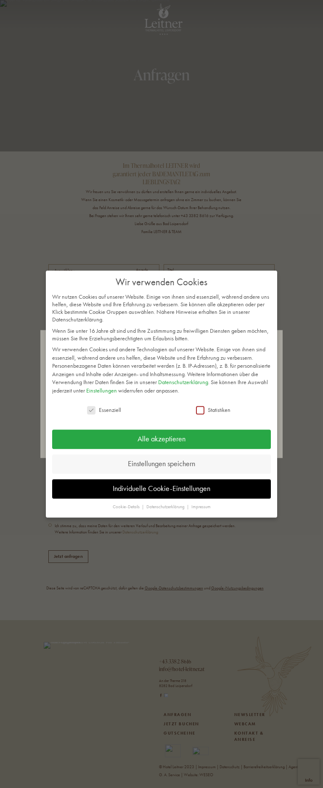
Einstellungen (101, 390)
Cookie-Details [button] (127, 507)
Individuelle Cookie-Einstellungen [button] (161, 488)
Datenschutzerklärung (183, 382)
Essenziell (110, 410)
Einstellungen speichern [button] (161, 464)
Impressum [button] (201, 507)
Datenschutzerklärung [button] (166, 507)
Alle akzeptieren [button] (161, 439)
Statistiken (219, 410)
